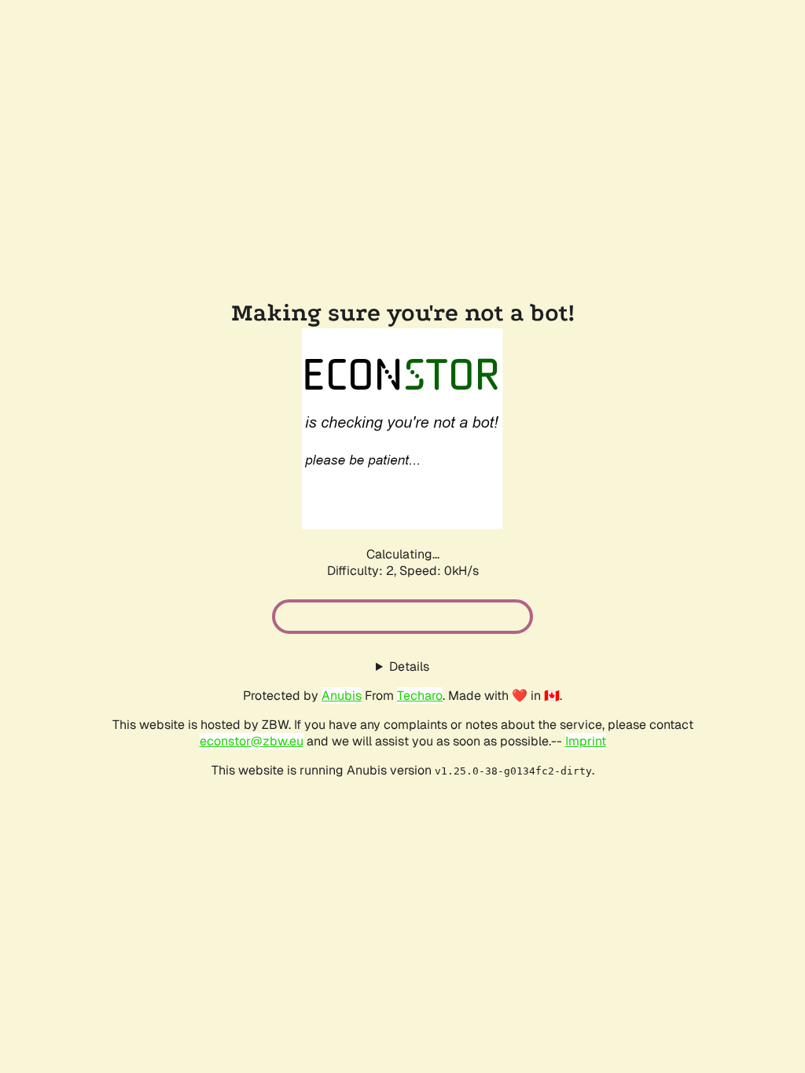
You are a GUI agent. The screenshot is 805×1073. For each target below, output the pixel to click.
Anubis (342, 695)
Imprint (585, 741)
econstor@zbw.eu (251, 741)
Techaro (420, 695)
